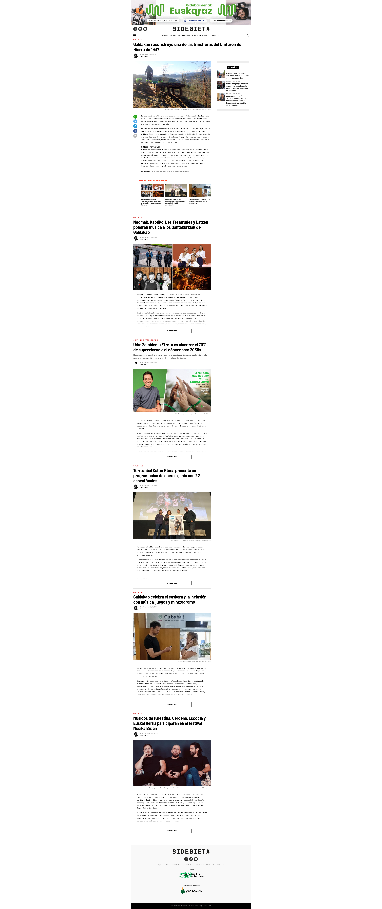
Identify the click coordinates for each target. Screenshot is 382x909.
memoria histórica (182, 171)
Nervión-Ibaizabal (189, 35)
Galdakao (171, 171)
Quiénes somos (164, 865)
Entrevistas (175, 35)
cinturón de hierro (159, 171)
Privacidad (210, 865)
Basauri (165, 35)
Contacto (176, 865)
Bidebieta (143, 364)
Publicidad (215, 35)
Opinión (202, 35)
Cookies (220, 865)
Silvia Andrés (144, 56)
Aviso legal (199, 865)
